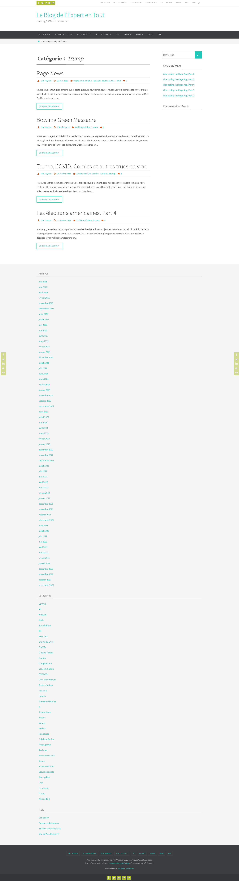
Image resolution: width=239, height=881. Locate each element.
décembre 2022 (46, 449)
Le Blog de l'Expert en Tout (70, 15)
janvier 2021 (44, 563)
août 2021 (43, 525)
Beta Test (43, 636)
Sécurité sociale (46, 771)
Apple (76, 80)
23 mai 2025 (62, 80)
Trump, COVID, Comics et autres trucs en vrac (92, 166)
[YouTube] (49, 3)
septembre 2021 (46, 520)
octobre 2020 (45, 579)
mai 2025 (43, 330)
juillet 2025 (44, 319)
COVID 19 (104, 173)
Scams (42, 760)
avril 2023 (43, 427)
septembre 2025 (46, 308)
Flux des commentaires (50, 828)
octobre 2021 (45, 514)
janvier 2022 (44, 498)
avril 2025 (43, 335)
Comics (169, 3)
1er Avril (42, 603)
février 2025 (44, 346)
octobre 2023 (45, 400)
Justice (42, 717)
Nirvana (121, 868)
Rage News (50, 73)
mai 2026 (43, 286)
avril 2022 (43, 482)
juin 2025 (43, 324)
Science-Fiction (46, 766)
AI (39, 609)
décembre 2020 (46, 568)
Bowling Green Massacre (66, 120)
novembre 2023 (46, 395)
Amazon (42, 614)
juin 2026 (43, 281)
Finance (42, 695)
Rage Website (135, 3)
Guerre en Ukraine (47, 701)
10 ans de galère (120, 3)
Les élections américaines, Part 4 (76, 213)
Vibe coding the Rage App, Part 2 (178, 95)
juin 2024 (43, 368)
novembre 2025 (46, 303)
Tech (41, 782)
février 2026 (44, 297)
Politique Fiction (82, 127)
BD (162, 3)
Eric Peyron (105, 3)
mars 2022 (43, 487)
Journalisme (107, 80)
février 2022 (44, 492)
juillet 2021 (44, 530)
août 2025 (43, 314)
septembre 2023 (46, 406)
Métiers (42, 728)
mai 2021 (43, 541)
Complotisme (45, 663)
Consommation (46, 668)
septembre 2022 (46, 460)
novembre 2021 (46, 509)
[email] (53, 3)
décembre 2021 (46, 503)
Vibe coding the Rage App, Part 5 (178, 79)
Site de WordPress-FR (49, 833)
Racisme (43, 750)
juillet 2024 (44, 362)
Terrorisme (44, 788)
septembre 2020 (46, 585)
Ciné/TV (42, 647)
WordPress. (130, 868)
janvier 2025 (44, 352)
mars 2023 (43, 433)
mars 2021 (43, 552)
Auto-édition (86, 80)
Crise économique (47, 679)
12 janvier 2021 (64, 220)
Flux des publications (49, 823)
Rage (187, 3)
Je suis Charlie (151, 3)
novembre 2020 (46, 574)
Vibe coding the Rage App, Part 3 (178, 90)
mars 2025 (43, 341)
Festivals (97, 80)
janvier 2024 (44, 389)
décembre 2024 (46, 357)
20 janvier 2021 (64, 173)
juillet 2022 (44, 465)
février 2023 (44, 438)
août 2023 (43, 411)
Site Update (44, 777)
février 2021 (44, 557)
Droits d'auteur (46, 685)
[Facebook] (39, 3)
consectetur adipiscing (119, 863)
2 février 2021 (63, 127)
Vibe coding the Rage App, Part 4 (178, 84)
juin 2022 (43, 471)
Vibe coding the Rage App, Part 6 (178, 73)
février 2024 (44, 384)
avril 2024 (43, 373)
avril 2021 (43, 547)
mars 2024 (43, 379)
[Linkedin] (46, 3)
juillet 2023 (44, 417)
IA (39, 706)
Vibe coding (44, 798)
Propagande (45, 744)
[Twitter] (42, 3)
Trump (117, 80)
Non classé (44, 733)
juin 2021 (43, 536)
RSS (193, 3)
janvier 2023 (44, 444)
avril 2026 (43, 292)
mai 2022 (43, 476)
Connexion (44, 817)
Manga (178, 3)
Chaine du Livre (83, 173)
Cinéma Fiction (46, 652)
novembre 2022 (46, 455)
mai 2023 (43, 422)
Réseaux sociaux (47, 755)
